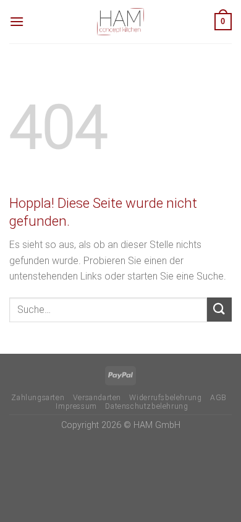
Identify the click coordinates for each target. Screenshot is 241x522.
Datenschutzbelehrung (146, 406)
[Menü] (16, 21)
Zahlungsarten (37, 397)
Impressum (76, 406)
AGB (218, 397)
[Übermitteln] (219, 309)
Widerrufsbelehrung (165, 397)
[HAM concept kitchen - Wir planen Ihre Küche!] (120, 21)
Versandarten (97, 397)
